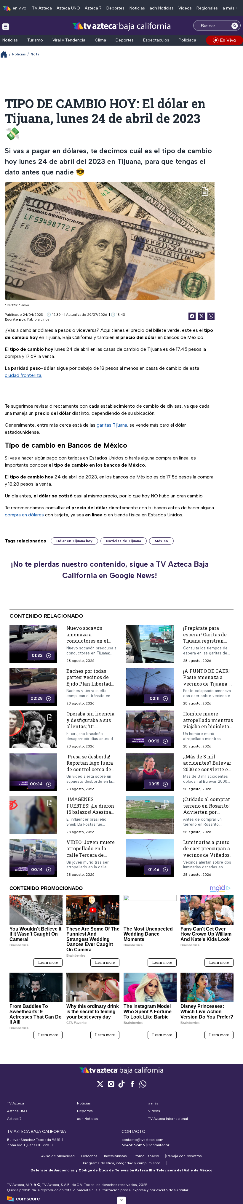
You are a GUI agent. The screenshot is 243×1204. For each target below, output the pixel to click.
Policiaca (187, 40)
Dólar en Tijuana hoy (74, 541)
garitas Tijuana (112, 425)
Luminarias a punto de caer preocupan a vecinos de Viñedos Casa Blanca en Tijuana (206, 855)
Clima (100, 40)
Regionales (207, 8)
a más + (230, 8)
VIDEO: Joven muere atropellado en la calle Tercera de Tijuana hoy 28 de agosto (90, 855)
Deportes (115, 8)
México (161, 541)
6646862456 (133, 1145)
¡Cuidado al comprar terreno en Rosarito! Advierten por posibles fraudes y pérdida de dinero (206, 812)
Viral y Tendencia (68, 40)
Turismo (35, 40)
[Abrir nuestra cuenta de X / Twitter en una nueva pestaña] (100, 1084)
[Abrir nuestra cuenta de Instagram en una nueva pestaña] (110, 1084)
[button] (121, 1200)
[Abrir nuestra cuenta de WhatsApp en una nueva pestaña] (142, 1084)
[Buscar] (234, 25)
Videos (185, 8)
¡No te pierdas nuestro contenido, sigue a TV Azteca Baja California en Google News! (110, 570)
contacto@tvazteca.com (142, 1140)
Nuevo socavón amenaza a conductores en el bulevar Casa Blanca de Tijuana (90, 641)
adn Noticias (162, 8)
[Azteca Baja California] (121, 26)
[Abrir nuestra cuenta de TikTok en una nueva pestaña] (121, 1084)
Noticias (137, 8)
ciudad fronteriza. (23, 375)
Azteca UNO (68, 8)
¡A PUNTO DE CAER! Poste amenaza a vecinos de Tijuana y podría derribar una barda (207, 683)
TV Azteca (42, 8)
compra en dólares (24, 515)
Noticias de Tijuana (123, 541)
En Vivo (228, 40)
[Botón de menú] (5, 26)
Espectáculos (156, 40)
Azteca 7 (93, 8)
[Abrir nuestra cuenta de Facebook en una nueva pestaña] (132, 1084)
